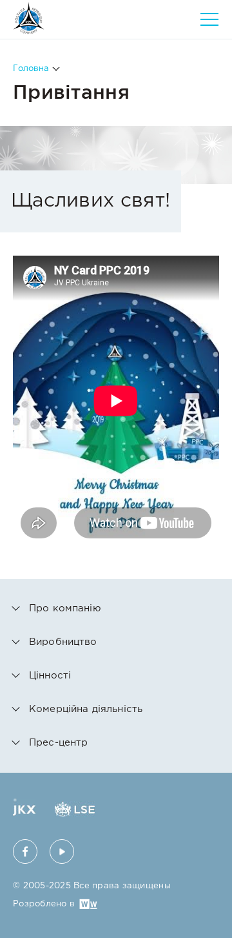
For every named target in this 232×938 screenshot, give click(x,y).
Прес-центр (58, 743)
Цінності (50, 675)
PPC (28, 18)
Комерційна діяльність (85, 709)
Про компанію (65, 608)
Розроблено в (44, 904)
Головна (31, 68)
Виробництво (63, 642)
